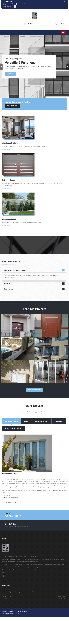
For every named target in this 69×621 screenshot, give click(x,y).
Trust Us (7, 284)
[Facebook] (64, 2)
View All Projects (34, 390)
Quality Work (8, 289)
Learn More (6, 149)
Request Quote (12, 106)
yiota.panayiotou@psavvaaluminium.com (18, 4)
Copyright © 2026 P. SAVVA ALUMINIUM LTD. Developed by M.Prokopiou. (16, 612)
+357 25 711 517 (9, 2)
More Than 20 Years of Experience (16, 270)
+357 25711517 (63, 25)
